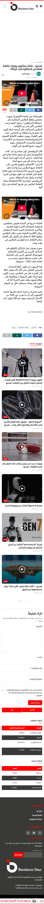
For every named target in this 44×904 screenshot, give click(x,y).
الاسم (39, 657)
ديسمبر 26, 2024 (36, 386)
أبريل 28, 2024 (37, 551)
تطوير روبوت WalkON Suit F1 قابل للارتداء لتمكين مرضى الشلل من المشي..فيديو (23, 381)
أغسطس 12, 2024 (36, 470)
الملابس (33, 327)
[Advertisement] (22, 35)
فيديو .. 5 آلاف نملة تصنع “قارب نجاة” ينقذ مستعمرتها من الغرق (23, 587)
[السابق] (24, 601)
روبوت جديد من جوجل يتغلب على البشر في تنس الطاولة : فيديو (22, 465)
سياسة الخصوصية (35, 819)
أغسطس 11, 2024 (36, 509)
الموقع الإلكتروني (36, 679)
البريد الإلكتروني (35, 668)
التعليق (38, 626)
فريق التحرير (26, 73)
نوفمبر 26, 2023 (31, 77)
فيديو (33, 62)
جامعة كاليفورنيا (23, 327)
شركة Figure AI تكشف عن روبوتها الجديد (23, 506)
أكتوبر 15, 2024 (37, 428)
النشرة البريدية (37, 815)
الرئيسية (39, 62)
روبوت (14, 327)
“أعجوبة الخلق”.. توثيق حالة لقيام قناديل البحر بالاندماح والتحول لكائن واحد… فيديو (23, 423)
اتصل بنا (39, 811)
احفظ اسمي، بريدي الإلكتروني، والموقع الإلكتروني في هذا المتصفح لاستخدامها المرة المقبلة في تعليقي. (24, 693)
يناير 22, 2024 (37, 593)
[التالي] (20, 601)
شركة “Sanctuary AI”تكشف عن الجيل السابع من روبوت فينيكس (25, 546)
